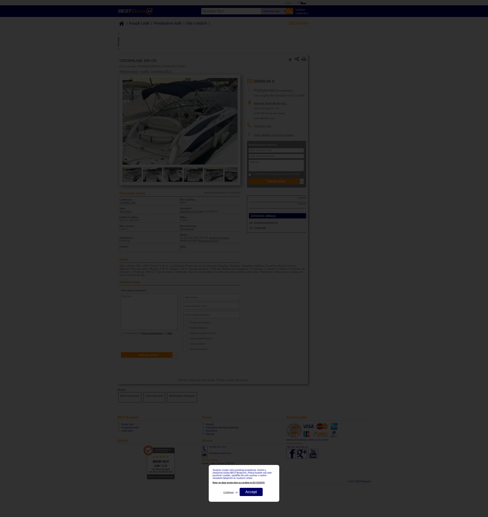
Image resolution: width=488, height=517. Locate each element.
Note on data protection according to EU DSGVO (239, 482)
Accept (251, 492)
